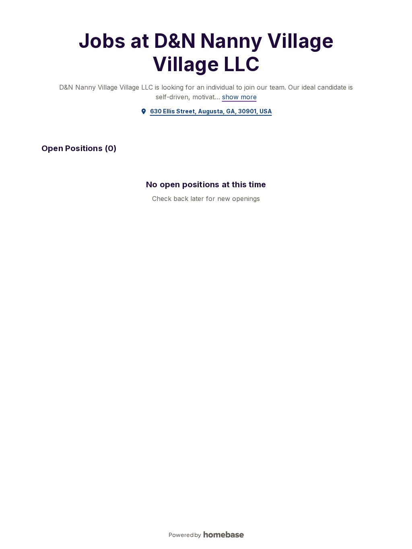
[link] (239, 97)
